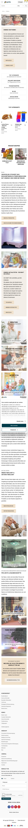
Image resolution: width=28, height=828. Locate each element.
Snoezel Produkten (9, 218)
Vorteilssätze (4, 743)
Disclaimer (3, 754)
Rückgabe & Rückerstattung (7, 702)
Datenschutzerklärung (6, 756)
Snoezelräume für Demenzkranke (13, 223)
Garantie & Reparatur (6, 704)
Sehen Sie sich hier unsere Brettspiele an (14, 391)
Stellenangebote (5, 724)
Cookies (3, 762)
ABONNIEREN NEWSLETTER (13, 677)
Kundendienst (4, 693)
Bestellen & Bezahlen (6, 697)
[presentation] (1, 19)
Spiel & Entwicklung (5, 737)
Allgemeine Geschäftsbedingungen (9, 758)
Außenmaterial (4, 733)
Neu (2, 747)
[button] (12, 24)
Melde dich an (6, 796)
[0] (24, 2)
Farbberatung (4, 719)
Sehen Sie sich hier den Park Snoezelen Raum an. (14, 643)
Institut (12, 776)
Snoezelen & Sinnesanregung (8, 731)
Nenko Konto (4, 706)
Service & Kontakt (5, 695)
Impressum (4, 760)
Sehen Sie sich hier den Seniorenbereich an (14, 611)
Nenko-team (4, 712)
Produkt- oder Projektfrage (14, 338)
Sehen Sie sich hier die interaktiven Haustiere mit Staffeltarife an (14, 364)
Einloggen (20, 2)
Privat (5, 776)
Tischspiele (9, 300)
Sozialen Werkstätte (6, 714)
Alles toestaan (14, 425)
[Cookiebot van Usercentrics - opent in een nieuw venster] (20, 397)
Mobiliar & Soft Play (5, 735)
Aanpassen (13, 429)
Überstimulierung (8, 503)
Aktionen (3, 745)
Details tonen (20, 421)
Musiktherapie (4, 739)
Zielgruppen (4, 721)
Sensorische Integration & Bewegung (9, 741)
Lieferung (3, 700)
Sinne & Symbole (5, 716)
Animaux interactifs (11, 305)
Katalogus (9, 60)
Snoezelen (8, 310)
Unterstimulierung (9, 508)
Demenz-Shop (9, 65)
